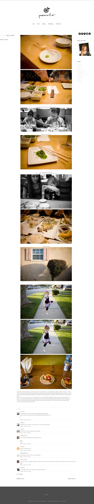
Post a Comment (19, 474)
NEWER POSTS (20, 478)
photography (81, 72)
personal (12, 35)
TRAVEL (44, 23)
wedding (79, 81)
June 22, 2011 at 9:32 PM (25, 419)
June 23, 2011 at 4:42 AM (25, 426)
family (8, 35)
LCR (22, 411)
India (78, 67)
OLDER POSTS (71, 478)
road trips (80, 76)
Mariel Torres (23, 435)
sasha (22, 467)
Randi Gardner (23, 453)
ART (34, 23)
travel (79, 79)
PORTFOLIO (58, 23)
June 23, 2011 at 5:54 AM (25, 432)
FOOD (38, 23)
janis (22, 429)
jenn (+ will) (23, 459)
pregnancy (80, 75)
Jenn (22, 446)
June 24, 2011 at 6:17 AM (25, 456)
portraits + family (83, 74)
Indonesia (80, 68)
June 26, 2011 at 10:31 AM (25, 464)
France (79, 65)
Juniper (79, 69)
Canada (79, 64)
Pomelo (30, 501)
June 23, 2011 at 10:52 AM (25, 450)
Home (46, 494)
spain (79, 78)
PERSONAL (50, 23)
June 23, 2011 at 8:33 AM (25, 443)
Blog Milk (56, 501)
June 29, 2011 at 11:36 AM (25, 471)
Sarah (22, 422)
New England (81, 71)
